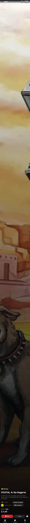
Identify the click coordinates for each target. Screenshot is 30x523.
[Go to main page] (4, 2)
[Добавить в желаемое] (27, 516)
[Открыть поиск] (22, 2)
